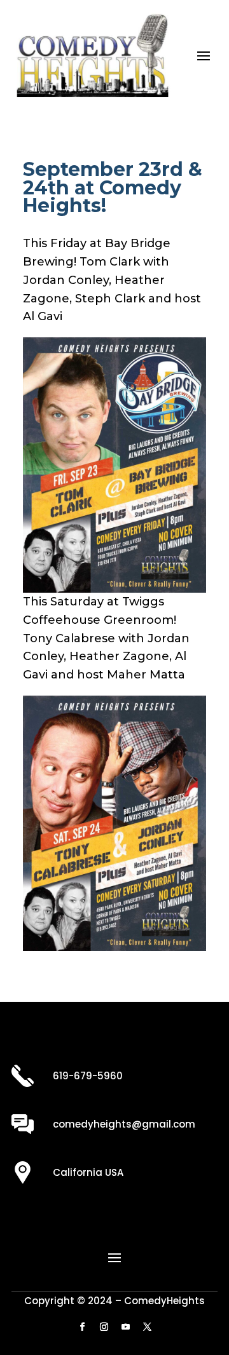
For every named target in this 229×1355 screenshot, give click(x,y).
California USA (88, 1172)
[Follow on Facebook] (82, 1327)
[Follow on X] (147, 1327)
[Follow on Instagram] (103, 1327)
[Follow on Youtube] (125, 1327)
